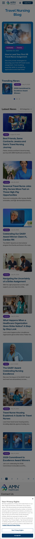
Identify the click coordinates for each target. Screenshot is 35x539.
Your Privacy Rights (17, 530)
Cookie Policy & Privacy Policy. (11, 525)
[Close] (33, 499)
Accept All (17, 535)
